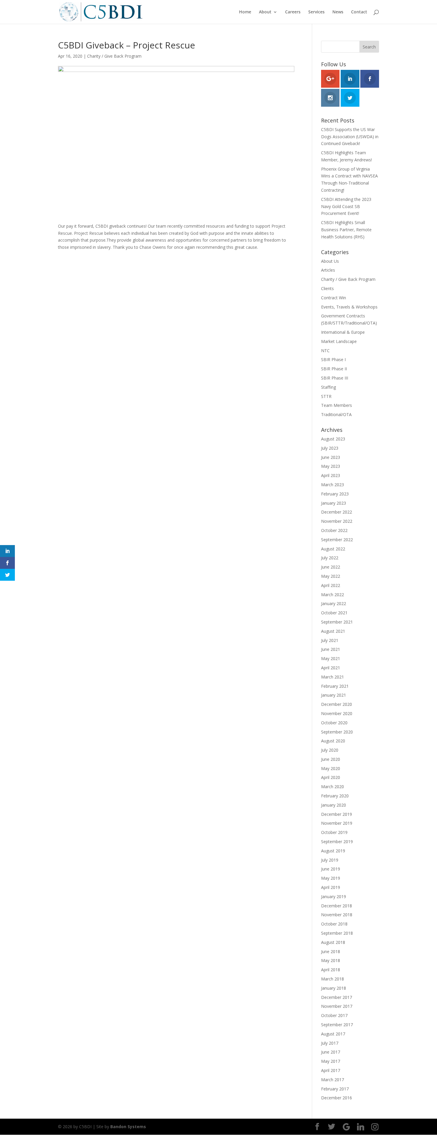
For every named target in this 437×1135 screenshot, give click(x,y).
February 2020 (335, 796)
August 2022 (333, 549)
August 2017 (333, 1034)
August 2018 (333, 942)
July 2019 (329, 860)
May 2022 (330, 576)
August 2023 (333, 439)
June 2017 (330, 1052)
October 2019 (334, 832)
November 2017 (336, 1006)
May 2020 (330, 768)
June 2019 (330, 869)
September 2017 (337, 1024)
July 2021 (329, 640)
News (337, 12)
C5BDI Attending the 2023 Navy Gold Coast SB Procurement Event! (346, 206)
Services (316, 12)
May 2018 (330, 960)
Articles (328, 270)
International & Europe (343, 332)
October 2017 (334, 1015)
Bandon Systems (128, 1126)
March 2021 (332, 677)
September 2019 (337, 841)
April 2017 (330, 1070)
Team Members (336, 405)
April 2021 (330, 667)
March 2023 (332, 484)
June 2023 (330, 457)
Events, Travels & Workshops (349, 307)
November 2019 (336, 823)
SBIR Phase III (334, 378)
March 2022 (332, 594)
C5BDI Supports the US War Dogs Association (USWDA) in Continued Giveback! (349, 137)
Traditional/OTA (336, 414)
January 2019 (333, 896)
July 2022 (329, 558)
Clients (327, 288)
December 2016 (336, 1098)
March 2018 (332, 979)
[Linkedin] (361, 1127)
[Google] (346, 1127)
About (265, 12)
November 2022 (336, 521)
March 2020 (332, 786)
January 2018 (333, 988)
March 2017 (332, 1079)
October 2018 (334, 924)
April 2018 (330, 969)
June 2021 (330, 649)
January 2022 (333, 603)
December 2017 (336, 997)
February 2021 (335, 686)
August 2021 (333, 631)
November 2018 (336, 914)
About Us (330, 261)
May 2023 (330, 466)
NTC (325, 350)
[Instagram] (375, 1127)
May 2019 (330, 878)
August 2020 (333, 741)
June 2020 (330, 759)
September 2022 (337, 539)
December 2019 (336, 814)
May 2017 (330, 1061)
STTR (326, 396)
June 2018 (330, 951)
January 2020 (333, 805)
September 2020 (337, 732)
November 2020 (336, 713)
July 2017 (329, 1043)
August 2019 (333, 851)
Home (245, 12)
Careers (293, 12)
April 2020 (330, 777)
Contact (359, 12)
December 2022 (336, 512)
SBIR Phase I (333, 359)
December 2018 (336, 906)
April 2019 (330, 887)
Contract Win (333, 297)
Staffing (328, 387)
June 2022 (330, 567)
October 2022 (334, 530)
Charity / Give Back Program (114, 56)
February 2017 (335, 1089)
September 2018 (337, 933)
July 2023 (329, 448)
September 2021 (337, 622)
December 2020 (336, 704)
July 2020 (329, 750)
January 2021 (333, 695)
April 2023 (330, 475)
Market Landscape (339, 341)
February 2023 (335, 494)
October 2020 (334, 722)
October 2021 (334, 612)
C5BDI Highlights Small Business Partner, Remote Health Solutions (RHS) (346, 230)
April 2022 (330, 585)
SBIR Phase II (334, 368)
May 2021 (330, 658)
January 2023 (333, 503)
